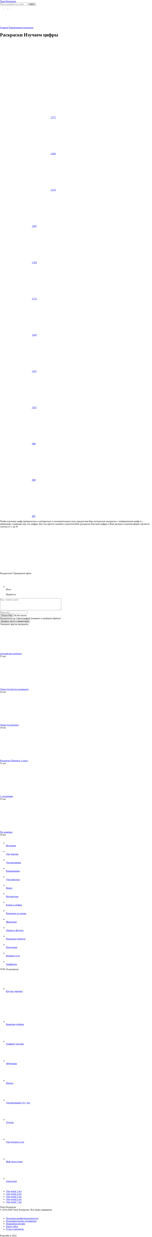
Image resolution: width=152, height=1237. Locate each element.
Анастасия (11, 1181)
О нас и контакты (15, 1229)
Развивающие (13, 871)
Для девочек (12, 854)
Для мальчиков (13, 862)
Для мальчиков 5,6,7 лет (18, 1102)
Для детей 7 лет (14, 1202)
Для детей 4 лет (14, 1194)
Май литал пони (14, 1161)
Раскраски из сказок (16, 913)
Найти (32, 4)
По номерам (6, 832)
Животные (11, 922)
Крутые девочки (14, 991)
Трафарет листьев (15, 1044)
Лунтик (10, 1122)
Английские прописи (11, 653)
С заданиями (6, 796)
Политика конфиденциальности (22, 1218)
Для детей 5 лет (14, 1196)
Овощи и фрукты (14, 930)
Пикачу (10, 1083)
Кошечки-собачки (15, 1024)
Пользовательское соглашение (21, 1221)
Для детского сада (15, 1142)
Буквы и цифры (14, 905)
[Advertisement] (72, 61)
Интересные (12, 896)
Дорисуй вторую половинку (14, 689)
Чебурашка (11, 1063)
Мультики (11, 845)
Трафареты (11, 964)
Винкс (9, 888)
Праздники (11, 947)
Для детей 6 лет (14, 1199)
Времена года (13, 955)
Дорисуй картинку (9, 725)
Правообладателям (15, 1223)
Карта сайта (12, 1226)
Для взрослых (13, 879)
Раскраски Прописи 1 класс (14, 760)
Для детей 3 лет (14, 1191)
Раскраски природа (15, 939)
